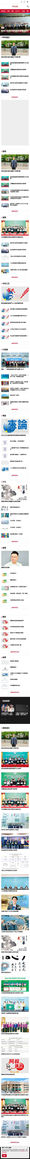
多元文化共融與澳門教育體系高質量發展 (13, 435)
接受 (4, 1155)
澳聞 (12, 11)
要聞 (8, 11)
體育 (4, 617)
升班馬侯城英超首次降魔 (17, 626)
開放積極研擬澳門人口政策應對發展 (12, 303)
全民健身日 (13, 573)
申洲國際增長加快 (15, 685)
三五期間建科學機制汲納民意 (18, 263)
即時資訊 (3, 11)
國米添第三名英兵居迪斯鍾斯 (18, 639)
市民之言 (17, 11)
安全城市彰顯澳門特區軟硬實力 (18, 336)
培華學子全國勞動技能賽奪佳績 (9, 1013)
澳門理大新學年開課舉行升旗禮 (18, 83)
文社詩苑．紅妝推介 (15, 520)
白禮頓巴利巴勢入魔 (15, 645)
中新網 (23, 11)
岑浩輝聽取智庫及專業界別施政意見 (19, 76)
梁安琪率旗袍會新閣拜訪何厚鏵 (9, 1033)
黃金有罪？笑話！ (15, 395)
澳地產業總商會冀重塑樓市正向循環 (19, 63)
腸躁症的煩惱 (5, 567)
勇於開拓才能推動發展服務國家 (18, 309)
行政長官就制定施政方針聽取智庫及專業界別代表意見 (19, 197)
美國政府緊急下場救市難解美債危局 (19, 402)
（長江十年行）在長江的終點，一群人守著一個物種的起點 (19, 375)
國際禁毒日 (13, 580)
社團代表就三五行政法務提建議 (18, 269)
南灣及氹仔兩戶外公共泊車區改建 (10, 1054)
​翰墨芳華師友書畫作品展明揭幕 (10, 501)
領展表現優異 (14, 679)
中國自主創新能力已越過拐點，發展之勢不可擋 (7, 714)
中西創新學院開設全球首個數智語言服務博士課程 (19, 190)
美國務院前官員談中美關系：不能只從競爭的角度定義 (22, 714)
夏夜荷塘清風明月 (15, 507)
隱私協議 (22, 1150)
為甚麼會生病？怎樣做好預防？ (18, 586)
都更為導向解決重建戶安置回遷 (14, 33)
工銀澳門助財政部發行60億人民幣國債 (12, 931)
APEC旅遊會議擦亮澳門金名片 (18, 315)
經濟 (4, 657)
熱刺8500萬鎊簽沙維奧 (16, 632)
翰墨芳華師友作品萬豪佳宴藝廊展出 (19, 514)
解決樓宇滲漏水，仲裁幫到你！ (18, 454)
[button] (27, 1147)
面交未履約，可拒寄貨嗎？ (17, 441)
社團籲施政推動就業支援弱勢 (18, 69)
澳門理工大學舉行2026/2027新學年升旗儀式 (19, 204)
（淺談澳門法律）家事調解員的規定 (19, 448)
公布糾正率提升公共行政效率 (18, 329)
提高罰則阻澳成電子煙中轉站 (18, 322)
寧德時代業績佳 (14, 661)
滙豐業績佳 (13, 667)
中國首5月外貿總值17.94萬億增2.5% (19, 673)
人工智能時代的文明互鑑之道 (18, 468)
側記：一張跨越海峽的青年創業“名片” (12, 369)
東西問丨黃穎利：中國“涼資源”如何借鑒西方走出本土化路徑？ (19, 389)
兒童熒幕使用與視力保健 (17, 600)
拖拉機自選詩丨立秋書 (16, 534)
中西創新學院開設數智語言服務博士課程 (12, 993)
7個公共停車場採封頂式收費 (18, 256)
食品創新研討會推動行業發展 (18, 89)
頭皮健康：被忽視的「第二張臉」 (19, 593)
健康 (4, 548)
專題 (28, 11)
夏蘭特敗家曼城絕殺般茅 (17, 620)
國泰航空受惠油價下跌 (16, 461)
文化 (4, 482)
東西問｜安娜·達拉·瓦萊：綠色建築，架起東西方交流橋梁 (19, 382)
